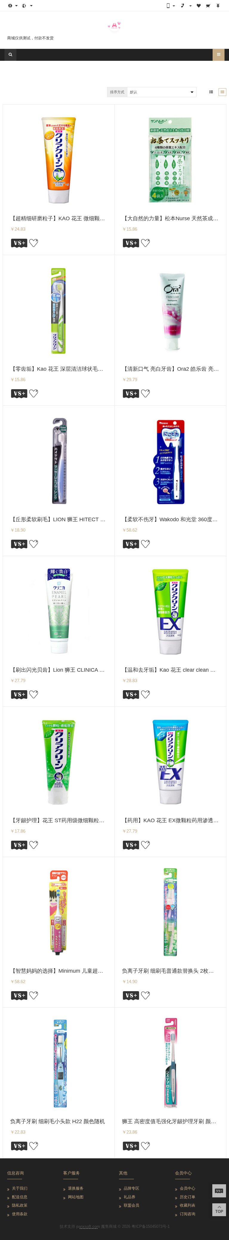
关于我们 (19, 1188)
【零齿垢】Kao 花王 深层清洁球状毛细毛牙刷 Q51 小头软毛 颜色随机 (93, 369)
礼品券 (129, 1197)
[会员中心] (190, 5)
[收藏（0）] (198, 5)
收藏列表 (187, 1205)
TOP (219, 1211)
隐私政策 (19, 1205)
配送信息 (19, 1197)
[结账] (217, 5)
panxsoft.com (88, 1226)
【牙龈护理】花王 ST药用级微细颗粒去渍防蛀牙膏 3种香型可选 (86, 820)
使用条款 (19, 1214)
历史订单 (187, 1197)
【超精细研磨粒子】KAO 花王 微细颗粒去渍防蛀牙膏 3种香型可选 (89, 218)
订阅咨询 (187, 1214)
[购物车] (208, 5)
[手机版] (170, 5)
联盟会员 (131, 1205)
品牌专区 (131, 1188)
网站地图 (75, 1197)
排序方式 (117, 92)
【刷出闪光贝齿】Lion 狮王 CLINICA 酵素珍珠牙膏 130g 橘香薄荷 (89, 670)
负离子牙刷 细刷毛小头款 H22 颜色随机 (57, 1121)
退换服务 (75, 1188)
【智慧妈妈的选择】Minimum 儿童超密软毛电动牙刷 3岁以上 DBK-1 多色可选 (103, 971)
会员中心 (187, 1188)
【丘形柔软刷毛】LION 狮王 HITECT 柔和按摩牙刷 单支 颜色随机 (89, 519)
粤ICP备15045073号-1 (150, 1226)
